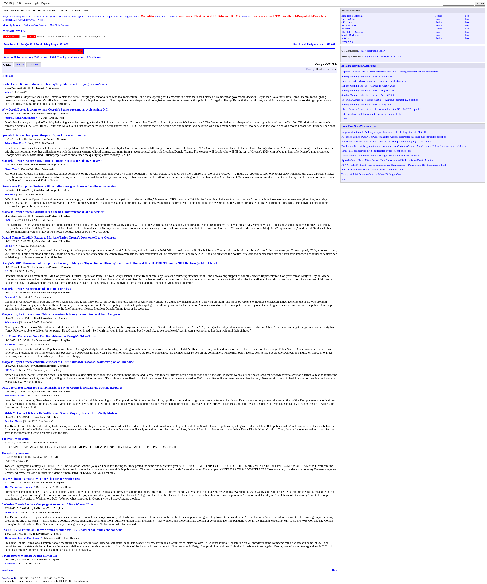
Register (45, 3)
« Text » (331, 69)
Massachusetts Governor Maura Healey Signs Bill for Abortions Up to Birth (380, 155)
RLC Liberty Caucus (352, 31)
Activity (19, 64)
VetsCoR (346, 38)
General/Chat (348, 19)
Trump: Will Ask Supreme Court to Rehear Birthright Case (371, 174)
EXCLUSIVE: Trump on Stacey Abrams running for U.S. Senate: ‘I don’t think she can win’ (62, 529)
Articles (7, 64)
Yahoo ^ (9, 92)
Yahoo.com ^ (12, 322)
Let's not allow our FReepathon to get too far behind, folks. (371, 113)
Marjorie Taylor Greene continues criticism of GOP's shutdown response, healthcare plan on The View (68, 362)
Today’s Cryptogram (15, 438)
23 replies (54, 87)
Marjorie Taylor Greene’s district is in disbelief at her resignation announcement (53, 211)
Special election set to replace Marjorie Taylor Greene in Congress (44, 135)
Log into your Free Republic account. (383, 56)
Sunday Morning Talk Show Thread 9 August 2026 (367, 90)
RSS (334, 570)
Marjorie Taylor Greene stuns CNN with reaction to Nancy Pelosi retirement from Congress (61, 314)
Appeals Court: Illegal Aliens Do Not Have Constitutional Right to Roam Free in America (387, 160)
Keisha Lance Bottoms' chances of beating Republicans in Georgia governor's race (54, 84)
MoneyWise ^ (12, 168)
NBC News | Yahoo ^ (15, 395)
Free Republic (12, 3)
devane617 (41, 87)
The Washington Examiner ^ (20, 486)
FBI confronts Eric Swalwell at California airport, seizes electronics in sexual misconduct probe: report (393, 136)
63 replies (52, 416)
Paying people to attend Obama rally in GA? (30, 555)
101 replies (65, 267)
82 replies (59, 482)
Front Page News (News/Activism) (359, 126)
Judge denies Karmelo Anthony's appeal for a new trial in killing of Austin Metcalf (383, 132)
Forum (27, 3)
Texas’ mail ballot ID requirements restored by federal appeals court (376, 150)
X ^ (6, 271)
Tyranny (172, 16)
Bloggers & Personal (352, 15)
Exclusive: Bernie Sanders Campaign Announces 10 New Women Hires (47, 504)
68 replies (64, 292)
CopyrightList (10, 19)
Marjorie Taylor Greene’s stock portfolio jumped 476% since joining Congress (52, 160)
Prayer (6, 16)
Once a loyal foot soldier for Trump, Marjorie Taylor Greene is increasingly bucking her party (62, 387)
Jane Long (39, 416)
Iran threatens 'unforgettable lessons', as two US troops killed (372, 169)
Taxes (119, 16)
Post (467, 15)
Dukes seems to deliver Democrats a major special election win (373, 81)
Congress (127, 16)
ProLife (40, 16)
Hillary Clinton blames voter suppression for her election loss (41, 478)
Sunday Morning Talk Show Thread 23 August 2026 (368, 76)
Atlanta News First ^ (15, 143)
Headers (320, 69)
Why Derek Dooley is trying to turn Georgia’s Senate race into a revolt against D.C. (55, 109)
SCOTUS (31, 16)
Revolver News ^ (14, 421)
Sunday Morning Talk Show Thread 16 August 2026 (368, 85)
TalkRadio (247, 16)
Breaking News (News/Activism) (358, 65)
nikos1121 (39, 442)
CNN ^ (8, 220)
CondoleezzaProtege (45, 113)
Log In (36, 3)
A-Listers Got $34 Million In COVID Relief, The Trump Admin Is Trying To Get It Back (386, 141)
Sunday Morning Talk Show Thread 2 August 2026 (367, 95)
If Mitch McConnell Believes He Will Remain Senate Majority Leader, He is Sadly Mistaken (60, 413)
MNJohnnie (40, 559)
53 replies (63, 164)
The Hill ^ (10, 194)
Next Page (7, 75)
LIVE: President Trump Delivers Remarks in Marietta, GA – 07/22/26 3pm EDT (382, 109)
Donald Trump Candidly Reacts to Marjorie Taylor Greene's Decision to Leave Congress (59, 237)
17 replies (65, 340)
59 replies (63, 318)
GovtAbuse (161, 16)
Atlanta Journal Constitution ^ (21, 117)
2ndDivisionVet (43, 482)
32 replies (64, 215)
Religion (346, 28)
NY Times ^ (11, 344)
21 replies (63, 113)
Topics (438, 15)
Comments (34, 64)
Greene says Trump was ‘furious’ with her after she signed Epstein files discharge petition (59, 186)
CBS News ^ (11, 370)
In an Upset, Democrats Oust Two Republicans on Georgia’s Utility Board (49, 336)
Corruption (109, 16)
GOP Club (346, 22)
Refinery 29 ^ (12, 512)
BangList (50, 16)
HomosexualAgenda (74, 16)
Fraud (136, 16)
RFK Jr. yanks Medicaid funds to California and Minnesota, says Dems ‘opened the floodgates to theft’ (394, 164)
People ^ (9, 245)
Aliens (59, 16)
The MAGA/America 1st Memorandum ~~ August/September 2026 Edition (379, 99)
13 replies (52, 442)
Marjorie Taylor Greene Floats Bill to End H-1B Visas (36, 288)
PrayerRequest (17, 16)
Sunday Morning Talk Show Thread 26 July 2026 (366, 104)
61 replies (63, 190)
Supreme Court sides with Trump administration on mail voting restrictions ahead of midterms (389, 71)
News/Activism (349, 25)
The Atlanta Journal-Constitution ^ (23, 538)
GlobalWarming (94, 16)
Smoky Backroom (350, 34)
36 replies (54, 559)
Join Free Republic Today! (372, 50)
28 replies (63, 365)
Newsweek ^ (11, 296)
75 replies (64, 241)
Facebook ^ (11, 563)
